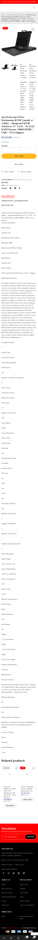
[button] (33, 29)
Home (4, 15)
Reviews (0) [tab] (7, 205)
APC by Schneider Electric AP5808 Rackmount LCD (27, 789)
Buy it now (19, 164)
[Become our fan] (4, 873)
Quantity (5, 146)
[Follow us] (14, 873)
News (3, 916)
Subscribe (30, 836)
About (4, 884)
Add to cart (19, 156)
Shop (22, 897)
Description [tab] (8, 196)
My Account (24, 884)
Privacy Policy (25, 901)
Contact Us (5, 905)
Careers (4, 901)
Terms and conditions (27, 905)
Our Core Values (7, 893)
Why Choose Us (7, 888)
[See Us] (9, 873)
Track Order (24, 893)
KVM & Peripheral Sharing (16, 15)
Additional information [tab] (15, 201)
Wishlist (22, 888)
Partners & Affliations (9, 897)
